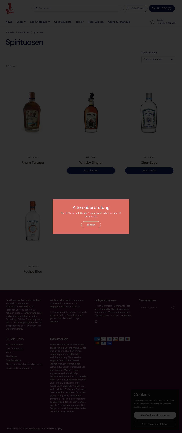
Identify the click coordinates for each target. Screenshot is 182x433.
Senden (91, 224)
